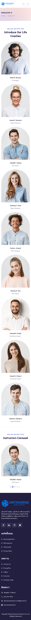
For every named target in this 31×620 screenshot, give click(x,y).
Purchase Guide (8, 580)
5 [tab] (19, 486)
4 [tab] (17, 486)
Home (3, 16)
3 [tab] (14, 486)
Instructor (6, 576)
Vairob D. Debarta (15, 419)
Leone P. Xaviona (16, 120)
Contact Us (7, 564)
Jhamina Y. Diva (15, 206)
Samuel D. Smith (15, 333)
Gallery (5, 572)
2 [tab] (12, 486)
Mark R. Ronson (15, 78)
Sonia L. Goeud (15, 248)
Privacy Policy (7, 551)
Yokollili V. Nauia (15, 163)
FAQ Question (7, 543)
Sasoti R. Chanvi (15, 376)
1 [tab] (10, 486)
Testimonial (7, 547)
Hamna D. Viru (16, 291)
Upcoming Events (9, 539)
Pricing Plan (7, 568)
